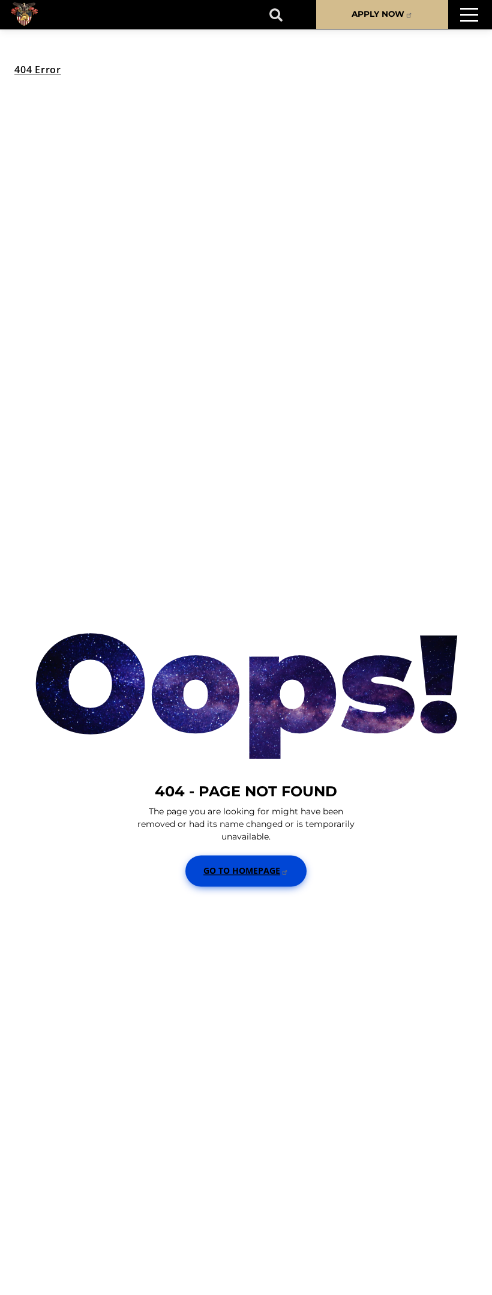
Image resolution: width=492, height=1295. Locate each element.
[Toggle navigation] (469, 14)
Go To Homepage (241, 870)
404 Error (37, 69)
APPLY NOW (378, 14)
